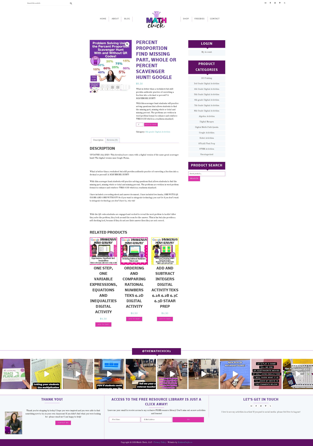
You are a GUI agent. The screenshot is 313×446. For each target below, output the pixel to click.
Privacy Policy (160, 442)
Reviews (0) (112, 140)
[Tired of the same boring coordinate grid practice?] (78, 374)
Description (98, 140)
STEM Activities (206, 149)
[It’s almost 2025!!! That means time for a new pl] (15, 374)
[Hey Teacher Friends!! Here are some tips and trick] (298, 374)
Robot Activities (207, 138)
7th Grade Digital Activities (206, 106)
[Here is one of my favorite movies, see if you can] (266, 374)
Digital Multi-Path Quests (206, 127)
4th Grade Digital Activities (206, 89)
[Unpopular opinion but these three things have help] (46, 374)
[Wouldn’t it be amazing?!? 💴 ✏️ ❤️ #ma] (109, 374)
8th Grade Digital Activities (206, 111)
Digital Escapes (207, 122)
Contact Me (63, 423)
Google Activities (206, 133)
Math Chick (156, 20)
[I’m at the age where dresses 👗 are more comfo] (172, 374)
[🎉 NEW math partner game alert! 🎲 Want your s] (235, 374)
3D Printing (206, 78)
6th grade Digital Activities (157, 132)
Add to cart (151, 124)
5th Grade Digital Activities (206, 95)
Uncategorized (206, 155)
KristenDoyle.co (185, 442)
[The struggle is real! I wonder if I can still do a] (141, 374)
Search (194, 179)
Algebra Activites (207, 116)
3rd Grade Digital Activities (206, 84)
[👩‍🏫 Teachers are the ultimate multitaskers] (204, 374)
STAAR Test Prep (206, 144)
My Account (206, 52)
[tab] (98, 140)
